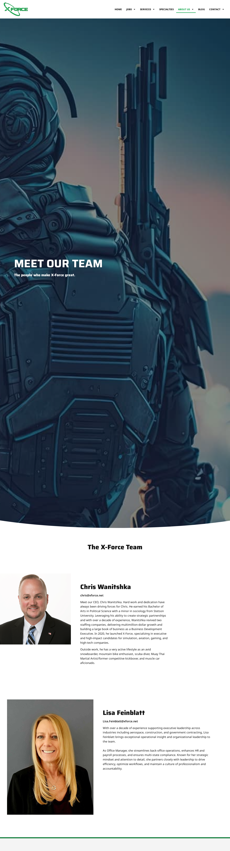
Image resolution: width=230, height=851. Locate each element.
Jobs (129, 9)
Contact (214, 9)
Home (118, 9)
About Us (184, 9)
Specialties (166, 9)
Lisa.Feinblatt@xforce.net (120, 721)
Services (145, 9)
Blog (201, 9)
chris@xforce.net (91, 595)
